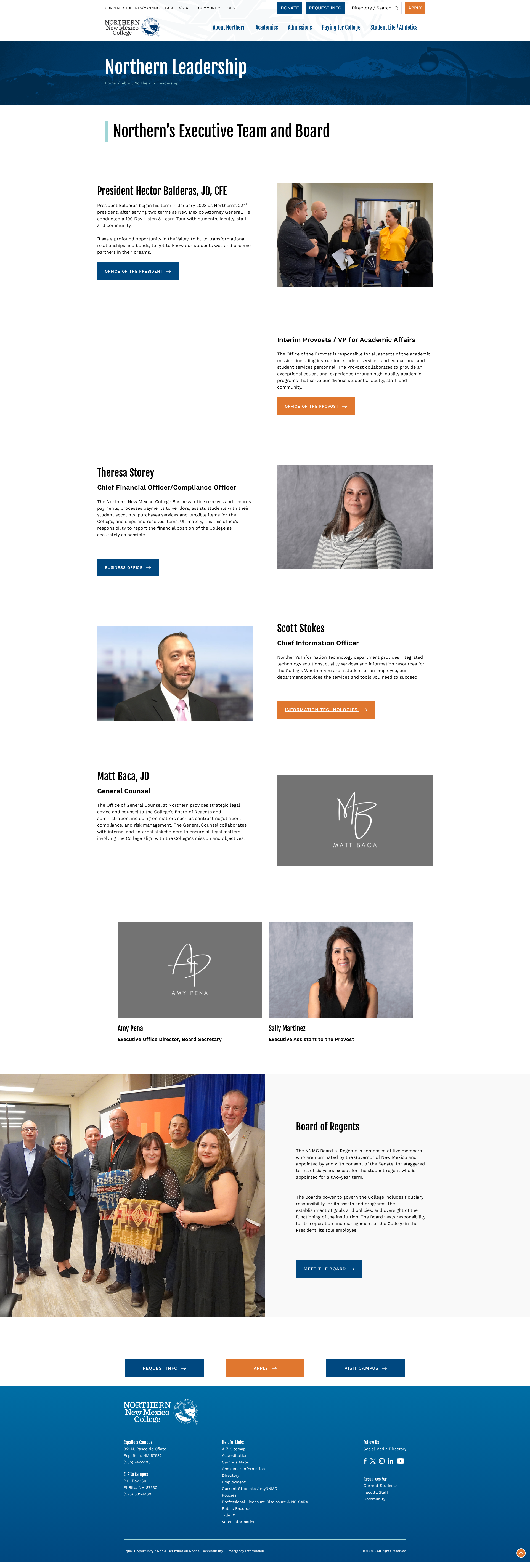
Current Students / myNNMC (249, 1488)
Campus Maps (235, 1462)
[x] (373, 1461)
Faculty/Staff (179, 8)
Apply (415, 7)
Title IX (228, 1515)
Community (209, 8)
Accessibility (213, 1551)
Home (110, 83)
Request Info (325, 7)
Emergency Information (245, 1551)
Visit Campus (361, 1368)
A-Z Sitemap (234, 1449)
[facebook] (365, 1461)
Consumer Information (243, 1469)
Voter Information (239, 1522)
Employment (234, 1482)
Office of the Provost (312, 406)
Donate (290, 7)
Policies (229, 1495)
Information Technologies (322, 709)
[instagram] (382, 1461)
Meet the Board (325, 1268)
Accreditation (235, 1455)
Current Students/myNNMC (132, 8)
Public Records (236, 1508)
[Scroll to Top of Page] (521, 1553)
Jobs (230, 8)
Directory (230, 1475)
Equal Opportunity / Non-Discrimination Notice (162, 1551)
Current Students (380, 1485)
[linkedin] (390, 1461)
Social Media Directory (385, 1449)
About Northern (137, 83)
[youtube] (400, 1461)
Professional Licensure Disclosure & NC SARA (265, 1502)
